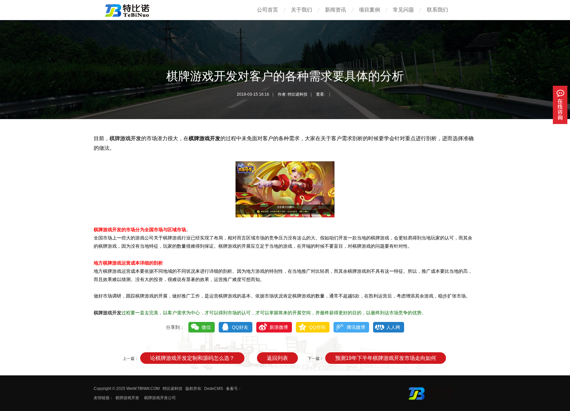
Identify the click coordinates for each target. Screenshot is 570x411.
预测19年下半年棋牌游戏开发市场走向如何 (385, 358)
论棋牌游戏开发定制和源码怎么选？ (192, 358)
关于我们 (301, 10)
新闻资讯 (335, 10)
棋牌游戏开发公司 (160, 397)
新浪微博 (278, 327)
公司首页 (267, 10)
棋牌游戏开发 (125, 138)
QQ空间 (317, 327)
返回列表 (277, 358)
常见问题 (403, 10)
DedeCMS (213, 388)
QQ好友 (240, 327)
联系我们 (437, 10)
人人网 (393, 327)
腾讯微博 (356, 327)
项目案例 (369, 10)
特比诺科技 (172, 388)
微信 (206, 327)
